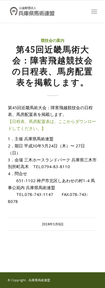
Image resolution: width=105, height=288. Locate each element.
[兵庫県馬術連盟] (43, 11)
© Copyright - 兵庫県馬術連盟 (29, 280)
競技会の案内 (52, 40)
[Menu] (94, 11)
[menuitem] (94, 11)
